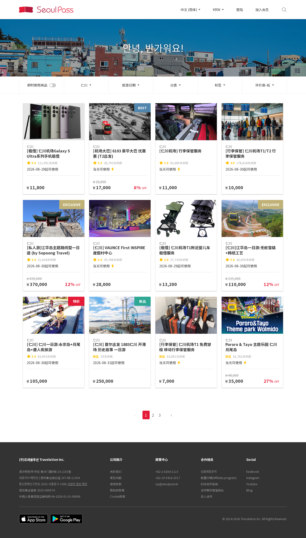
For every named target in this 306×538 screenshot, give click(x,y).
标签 (218, 85)
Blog (249, 490)
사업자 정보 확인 (77, 484)
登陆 (239, 9)
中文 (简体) (189, 9)
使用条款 (115, 484)
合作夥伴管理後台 (212, 490)
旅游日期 (129, 85)
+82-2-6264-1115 (166, 471)
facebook (252, 471)
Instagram (252, 478)
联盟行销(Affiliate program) (218, 478)
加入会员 (262, 9)
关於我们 (115, 471)
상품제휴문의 (209, 471)
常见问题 (115, 478)
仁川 (84, 85)
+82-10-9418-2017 (167, 478)
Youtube (251, 484)
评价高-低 (262, 85)
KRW (217, 9)
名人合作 (206, 496)
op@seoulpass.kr (166, 484)
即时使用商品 (37, 85)
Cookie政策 (117, 496)
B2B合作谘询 (209, 484)
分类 (173, 85)
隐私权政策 (117, 490)
